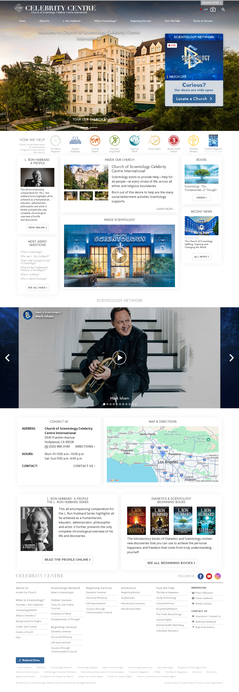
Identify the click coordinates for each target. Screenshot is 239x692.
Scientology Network (65, 588)
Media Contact (203, 603)
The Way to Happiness (176, 671)
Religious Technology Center (192, 667)
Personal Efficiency (61, 637)
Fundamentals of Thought (65, 619)
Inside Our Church (26, 592)
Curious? (194, 85)
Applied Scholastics (25, 676)
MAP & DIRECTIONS (163, 421)
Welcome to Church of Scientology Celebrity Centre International (89, 35)
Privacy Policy (171, 682)
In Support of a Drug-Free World (56, 676)
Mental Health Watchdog (170, 625)
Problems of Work (61, 613)
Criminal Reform (165, 603)
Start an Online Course (27, 671)
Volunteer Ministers (167, 630)
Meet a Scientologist (62, 592)
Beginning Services (141, 21)
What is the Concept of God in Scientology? (35, 262)
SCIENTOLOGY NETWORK (120, 300)
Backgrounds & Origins (28, 621)
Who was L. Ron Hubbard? (35, 256)
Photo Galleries (204, 598)
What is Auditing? (30, 274)
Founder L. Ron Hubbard (29, 604)
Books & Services (203, 21)
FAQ (18, 637)
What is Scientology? (105, 21)
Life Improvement (61, 642)
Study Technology (166, 597)
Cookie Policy (187, 682)
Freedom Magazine (139, 671)
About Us (44, 21)
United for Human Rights (90, 676)
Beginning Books (130, 592)
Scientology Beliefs (26, 610)
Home (22, 21)
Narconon (212, 671)
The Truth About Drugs (169, 614)
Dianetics (41, 667)
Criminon (197, 671)
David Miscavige (165, 667)
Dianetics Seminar (61, 631)
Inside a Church (24, 632)
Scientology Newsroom (140, 667)
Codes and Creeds (26, 626)
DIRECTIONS (84, 446)
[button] (84, 127)
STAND (156, 671)
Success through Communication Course (64, 649)
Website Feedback (205, 621)
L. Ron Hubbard (71, 21)
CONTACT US (83, 466)
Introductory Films (131, 608)
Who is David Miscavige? (34, 279)
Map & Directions (205, 627)
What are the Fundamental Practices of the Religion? (34, 269)
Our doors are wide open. (194, 90)
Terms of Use (202, 682)
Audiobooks (128, 597)
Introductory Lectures (133, 603)
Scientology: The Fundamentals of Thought (200, 188)
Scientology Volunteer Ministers (60, 671)
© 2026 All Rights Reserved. (56, 682)
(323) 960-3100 (59, 446)
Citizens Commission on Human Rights (156, 676)
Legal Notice (217, 682)
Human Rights (164, 619)
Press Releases (204, 592)
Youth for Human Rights (120, 676)
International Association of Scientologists (102, 671)
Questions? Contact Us (208, 616)
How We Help (172, 21)
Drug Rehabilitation (167, 608)
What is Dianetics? (26, 615)
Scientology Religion (87, 667)
